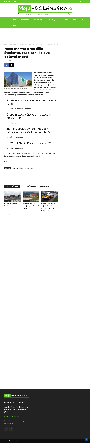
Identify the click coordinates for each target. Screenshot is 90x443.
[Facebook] (80, 1)
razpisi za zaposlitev (26, 168)
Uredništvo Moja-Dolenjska (14, 402)
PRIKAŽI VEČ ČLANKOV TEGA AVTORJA (35, 186)
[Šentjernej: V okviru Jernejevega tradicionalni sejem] (31, 196)
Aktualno (44, 201)
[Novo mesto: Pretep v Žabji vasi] (12, 196)
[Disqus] (31, 300)
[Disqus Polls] (31, 243)
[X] (84, 1)
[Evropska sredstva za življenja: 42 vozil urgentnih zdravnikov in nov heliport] (49, 196)
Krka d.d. (15, 168)
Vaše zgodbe (63, 20)
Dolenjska (14, 20)
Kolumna (14, 25)
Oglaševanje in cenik (11, 416)
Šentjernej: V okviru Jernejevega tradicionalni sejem (31, 206)
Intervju (74, 20)
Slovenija (52, 20)
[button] (83, 20)
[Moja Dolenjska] (45, 10)
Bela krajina (25, 20)
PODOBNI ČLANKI (12, 186)
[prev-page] (5, 214)
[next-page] (9, 214)
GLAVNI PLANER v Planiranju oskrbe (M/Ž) (30, 143)
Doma (6, 44)
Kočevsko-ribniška (39, 20)
